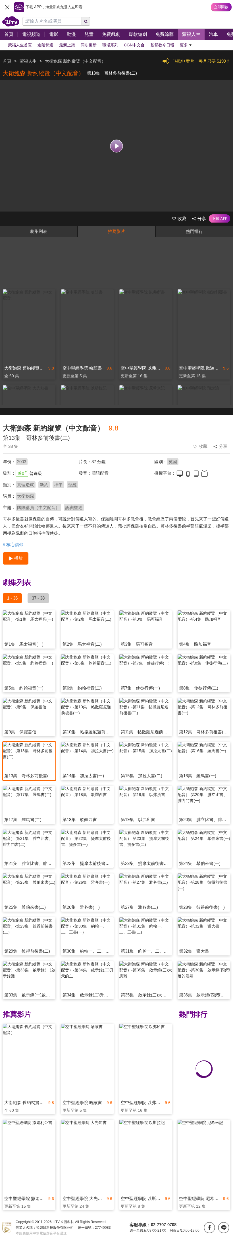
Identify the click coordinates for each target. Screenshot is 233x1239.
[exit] (7, 7)
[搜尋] (86, 21)
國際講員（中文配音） (38, 507)
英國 (172, 461)
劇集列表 (38, 231)
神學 (58, 484)
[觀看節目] (116, 146)
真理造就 (25, 484)
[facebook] (209, 1227)
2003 (21, 461)
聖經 (72, 484)
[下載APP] (219, 218)
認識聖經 (73, 507)
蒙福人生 (28, 61)
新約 (44, 484)
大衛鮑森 (25, 496)
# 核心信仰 (13, 544)
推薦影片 (116, 231)
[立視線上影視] (10, 21)
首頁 (7, 61)
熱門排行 (194, 231)
